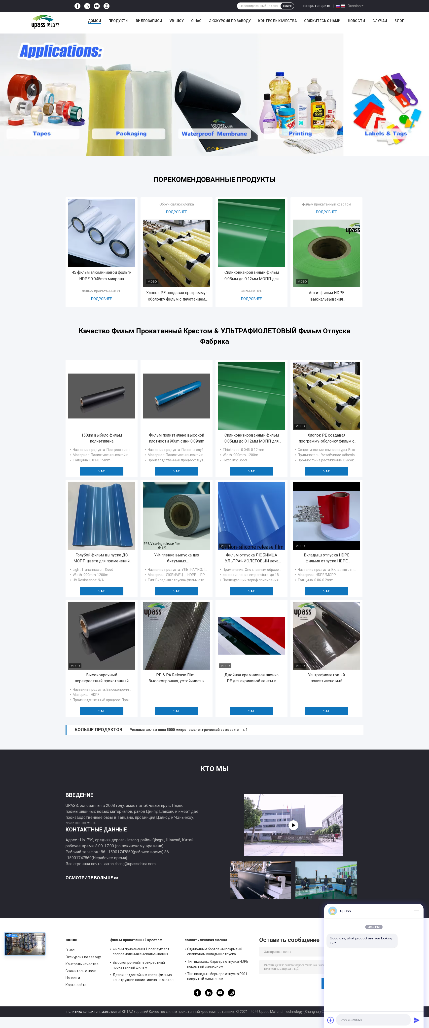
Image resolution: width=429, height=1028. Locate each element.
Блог (399, 21)
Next (395, 87)
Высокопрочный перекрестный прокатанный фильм (102, 678)
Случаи (379, 21)
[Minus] (417, 911)
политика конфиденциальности (93, 1012)
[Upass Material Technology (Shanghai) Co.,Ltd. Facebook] (77, 6)
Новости (356, 21)
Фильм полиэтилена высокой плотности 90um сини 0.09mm (176, 438)
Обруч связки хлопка (176, 204)
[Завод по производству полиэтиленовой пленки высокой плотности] (293, 825)
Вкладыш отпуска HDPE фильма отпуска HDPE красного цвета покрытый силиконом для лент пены (326, 558)
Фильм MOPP (251, 291)
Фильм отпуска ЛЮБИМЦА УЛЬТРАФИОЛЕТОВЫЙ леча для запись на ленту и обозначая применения (251, 558)
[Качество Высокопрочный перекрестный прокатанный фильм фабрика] (101, 636)
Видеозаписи (149, 21)
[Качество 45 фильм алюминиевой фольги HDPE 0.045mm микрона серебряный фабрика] (101, 233)
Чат (101, 471)
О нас (196, 21)
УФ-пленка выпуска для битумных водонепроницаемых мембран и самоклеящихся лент (176, 558)
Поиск (287, 6)
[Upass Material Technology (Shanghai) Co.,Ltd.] (45, 22)
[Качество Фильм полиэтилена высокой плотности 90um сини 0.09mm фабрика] (176, 396)
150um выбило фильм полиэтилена (101, 438)
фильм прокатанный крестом (326, 204)
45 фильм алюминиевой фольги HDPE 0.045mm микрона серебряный (101, 276)
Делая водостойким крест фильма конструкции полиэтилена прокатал (143, 977)
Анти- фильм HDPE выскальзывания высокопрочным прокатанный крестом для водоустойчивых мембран (327, 296)
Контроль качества (277, 21)
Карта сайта (76, 985)
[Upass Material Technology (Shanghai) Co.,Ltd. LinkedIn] (87, 6)
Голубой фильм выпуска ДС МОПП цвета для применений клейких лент (101, 558)
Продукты (118, 21)
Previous (33, 87)
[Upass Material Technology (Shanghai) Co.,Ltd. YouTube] (96, 6)
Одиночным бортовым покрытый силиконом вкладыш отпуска (214, 951)
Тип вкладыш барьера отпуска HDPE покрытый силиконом (217, 963)
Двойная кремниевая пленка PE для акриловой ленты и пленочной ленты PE (251, 678)
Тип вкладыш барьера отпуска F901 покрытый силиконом (217, 976)
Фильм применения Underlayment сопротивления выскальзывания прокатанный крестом (141, 952)
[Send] (417, 1020)
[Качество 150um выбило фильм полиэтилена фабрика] (101, 396)
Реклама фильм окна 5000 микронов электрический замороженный (189, 730)
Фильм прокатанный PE (101, 291)
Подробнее (101, 299)
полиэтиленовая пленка (206, 940)
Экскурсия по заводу (230, 21)
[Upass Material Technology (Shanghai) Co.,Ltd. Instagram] (106, 6)
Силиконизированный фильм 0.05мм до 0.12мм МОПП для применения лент (251, 276)
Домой (94, 21)
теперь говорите (316, 6)
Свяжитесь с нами (322, 21)
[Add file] (330, 1020)
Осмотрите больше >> (92, 877)
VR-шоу (177, 21)
